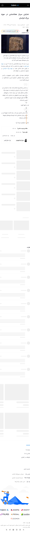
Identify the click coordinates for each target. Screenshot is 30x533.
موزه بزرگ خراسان (7, 68)
